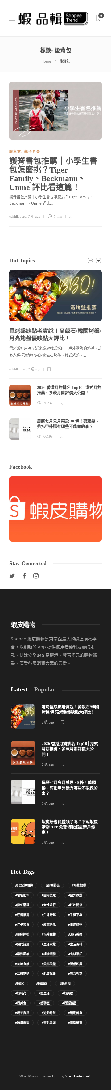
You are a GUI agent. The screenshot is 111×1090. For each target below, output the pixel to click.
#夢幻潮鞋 (22, 905)
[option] (55, 355)
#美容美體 (49, 964)
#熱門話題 (22, 944)
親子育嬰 (32, 151)
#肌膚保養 (49, 973)
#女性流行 (49, 905)
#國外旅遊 (75, 895)
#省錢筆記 (75, 954)
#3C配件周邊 (24, 885)
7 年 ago (34, 216)
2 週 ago (34, 369)
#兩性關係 (52, 885)
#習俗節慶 (75, 964)
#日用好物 (75, 924)
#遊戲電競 (49, 1013)
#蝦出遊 (41, 983)
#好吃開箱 (75, 905)
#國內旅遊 (49, 895)
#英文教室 (75, 973)
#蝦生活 (44, 993)
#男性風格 (22, 954)
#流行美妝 (75, 934)
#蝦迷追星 (69, 1003)
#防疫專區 (22, 1022)
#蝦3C (19, 983)
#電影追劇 (49, 1022)
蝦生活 (15, 151)
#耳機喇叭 (22, 973)
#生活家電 (49, 944)
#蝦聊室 (44, 1003)
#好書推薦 (22, 915)
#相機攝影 (49, 954)
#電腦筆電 (75, 1022)
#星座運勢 (22, 934)
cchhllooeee (17, 216)
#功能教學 (79, 885)
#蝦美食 (20, 1003)
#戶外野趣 (49, 915)
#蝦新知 (65, 983)
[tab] (19, 689)
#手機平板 (75, 915)
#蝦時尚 (20, 993)
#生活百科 (75, 944)
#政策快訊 (49, 924)
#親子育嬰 (22, 1013)
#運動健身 (75, 1013)
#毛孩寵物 (49, 934)
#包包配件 (22, 895)
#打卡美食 (22, 924)
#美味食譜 (22, 964)
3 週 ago (48, 803)
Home (46, 61)
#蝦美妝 (67, 993)
